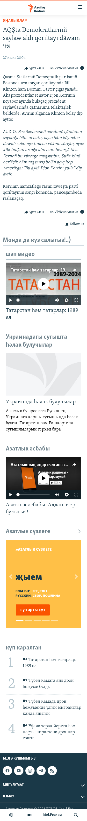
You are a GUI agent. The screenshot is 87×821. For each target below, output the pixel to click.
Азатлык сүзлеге (28, 531)
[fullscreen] (76, 300)
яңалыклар (15, 21)
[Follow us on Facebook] (7, 770)
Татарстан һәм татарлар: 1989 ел (43, 270)
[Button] (34, 68)
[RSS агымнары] (52, 770)
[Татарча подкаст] (11, 815)
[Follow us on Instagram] (30, 770)
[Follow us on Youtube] (18, 770)
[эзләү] (76, 815)
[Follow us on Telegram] (41, 770)
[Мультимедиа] (29, 815)
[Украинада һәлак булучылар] (43, 374)
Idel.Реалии (52, 815)
